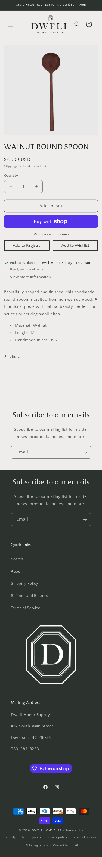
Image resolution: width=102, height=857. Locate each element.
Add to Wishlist (75, 245)
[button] (11, 24)
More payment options (51, 234)
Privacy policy (57, 837)
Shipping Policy (24, 583)
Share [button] (15, 356)
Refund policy (31, 837)
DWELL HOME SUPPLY (48, 830)
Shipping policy (37, 845)
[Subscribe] (85, 452)
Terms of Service (25, 608)
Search (17, 559)
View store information (30, 277)
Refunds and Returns (29, 596)
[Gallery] (51, 90)
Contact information (67, 845)
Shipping (10, 166)
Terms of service (84, 837)
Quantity (11, 175)
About (16, 571)
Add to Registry (27, 245)
